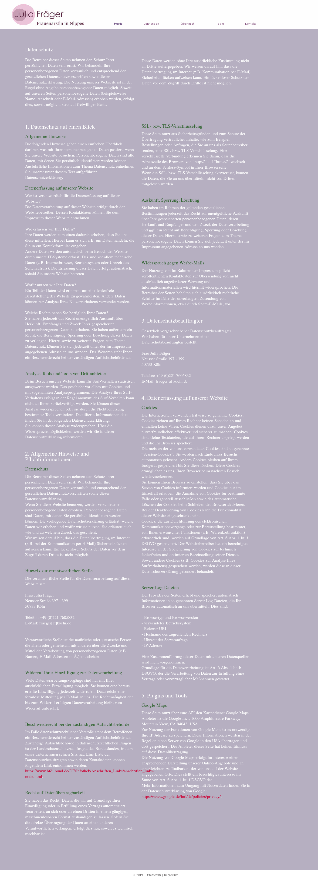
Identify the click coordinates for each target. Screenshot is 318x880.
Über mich (188, 23)
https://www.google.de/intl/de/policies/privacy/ (181, 796)
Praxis (118, 23)
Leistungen (151, 23)
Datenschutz (153, 875)
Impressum (171, 875)
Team (220, 23)
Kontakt (250, 23)
